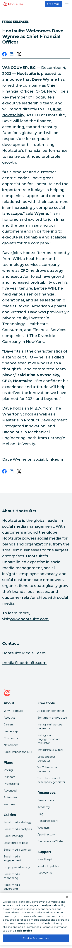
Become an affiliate (50, 841)
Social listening (13, 836)
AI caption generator (50, 710)
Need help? (44, 859)
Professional (11, 783)
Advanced (10, 790)
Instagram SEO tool (50, 750)
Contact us (44, 873)
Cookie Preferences (36, 938)
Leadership (11, 731)
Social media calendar (18, 849)
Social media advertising (12, 886)
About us (9, 717)
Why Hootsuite (13, 710)
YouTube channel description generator (51, 780)
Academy (43, 807)
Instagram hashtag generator (49, 726)
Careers (8, 724)
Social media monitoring (12, 876)
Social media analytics (18, 829)
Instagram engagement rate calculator (49, 739)
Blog (40, 814)
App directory (46, 834)
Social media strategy (17, 822)
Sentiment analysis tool (52, 717)
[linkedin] (12, 55)
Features (9, 804)
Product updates (48, 866)
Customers (11, 738)
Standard (9, 777)
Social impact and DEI (18, 752)
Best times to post (16, 842)
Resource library (47, 820)
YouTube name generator (47, 769)
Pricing (8, 770)
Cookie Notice (22, 930)
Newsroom (11, 745)
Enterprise (10, 797)
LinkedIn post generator (46, 758)
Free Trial (53, 4)
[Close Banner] (67, 897)
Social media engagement (12, 858)
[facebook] (4, 55)
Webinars (43, 827)
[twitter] (19, 55)
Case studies (45, 800)
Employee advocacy (17, 867)
